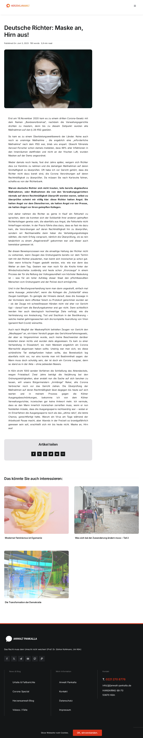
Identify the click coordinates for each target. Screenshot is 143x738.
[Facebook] (33, 454)
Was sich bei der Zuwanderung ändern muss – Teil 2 (102, 537)
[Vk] (57, 454)
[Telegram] (51, 454)
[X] (39, 454)
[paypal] (42, 658)
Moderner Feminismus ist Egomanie (23, 537)
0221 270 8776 (116, 679)
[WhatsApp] (45, 454)
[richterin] (48, 50)
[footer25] (21, 636)
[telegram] (21, 658)
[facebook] (7, 658)
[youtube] (28, 658)
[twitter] (14, 658)
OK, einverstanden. (87, 732)
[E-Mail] (63, 454)
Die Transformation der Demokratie (23, 602)
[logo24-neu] (18, 4)
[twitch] (35, 658)
